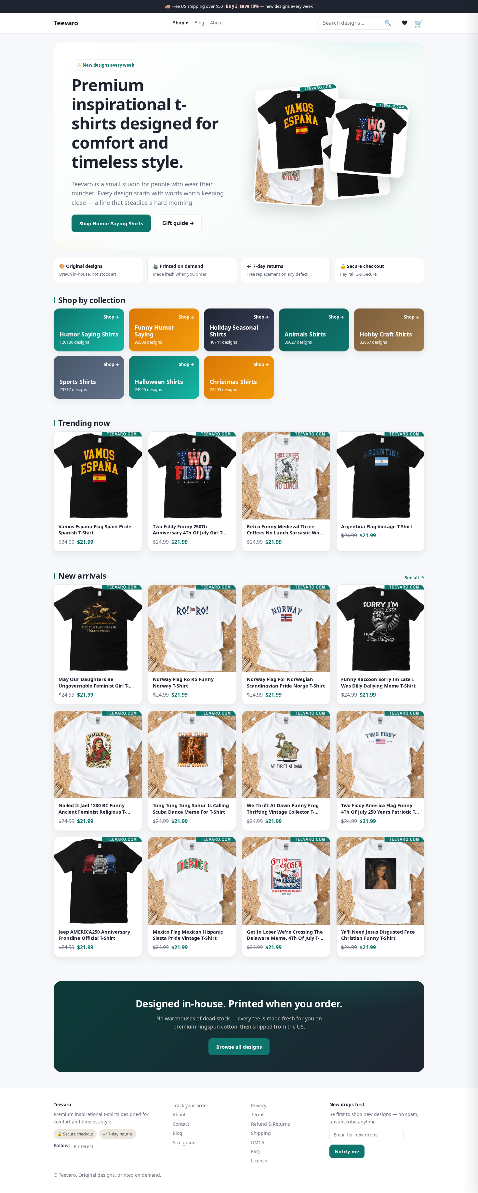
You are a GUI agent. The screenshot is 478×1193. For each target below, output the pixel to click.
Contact (181, 1124)
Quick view (70, 543)
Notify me (347, 1151)
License (259, 1161)
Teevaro (66, 23)
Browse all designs (239, 1046)
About (216, 23)
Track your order (190, 1105)
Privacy (258, 1105)
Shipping (261, 1133)
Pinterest (83, 1146)
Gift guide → (178, 223)
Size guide (184, 1142)
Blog (199, 23)
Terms (257, 1114)
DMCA (257, 1142)
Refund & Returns (270, 1124)
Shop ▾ (180, 23)
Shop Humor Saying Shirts (111, 223)
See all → (414, 577)
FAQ (255, 1151)
